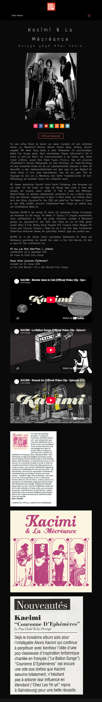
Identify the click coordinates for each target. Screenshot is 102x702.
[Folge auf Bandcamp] (67, 126)
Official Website (51, 136)
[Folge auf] (35, 126)
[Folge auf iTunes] (57, 126)
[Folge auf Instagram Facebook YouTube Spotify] (41, 126)
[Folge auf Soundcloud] (62, 126)
